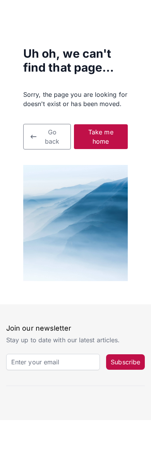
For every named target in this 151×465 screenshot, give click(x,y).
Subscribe (125, 362)
